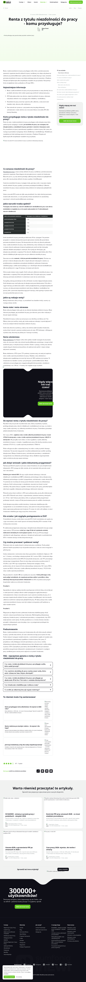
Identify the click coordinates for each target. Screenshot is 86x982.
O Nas (21, 938)
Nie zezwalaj (19, 977)
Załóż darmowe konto (76, 2)
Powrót (6, 8)
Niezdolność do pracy (9, 172)
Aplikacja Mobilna (8, 946)
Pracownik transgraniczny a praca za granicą (58, 946)
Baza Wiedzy (23, 934)
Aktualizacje (7, 948)
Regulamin (22, 945)
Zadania (6, 940)
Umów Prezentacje (40, 927)
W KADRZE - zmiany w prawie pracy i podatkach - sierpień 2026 (19, 815)
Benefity (6, 952)
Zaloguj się (64, 2)
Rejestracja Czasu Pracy (10, 927)
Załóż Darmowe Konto (41, 930)
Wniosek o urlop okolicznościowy (71, 928)
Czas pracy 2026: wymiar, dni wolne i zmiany (60, 848)
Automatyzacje (7, 954)
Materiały (42, 2)
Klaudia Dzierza (11, 856)
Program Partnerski (25, 936)
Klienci (29, 2)
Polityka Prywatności (25, 947)
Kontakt (22, 940)
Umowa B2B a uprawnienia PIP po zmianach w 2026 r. (19, 848)
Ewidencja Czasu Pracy (9, 935)
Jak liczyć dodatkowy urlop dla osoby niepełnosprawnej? (23, 745)
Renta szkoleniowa (8, 340)
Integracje (6, 950)
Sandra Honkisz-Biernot (12, 823)
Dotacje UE (22, 942)
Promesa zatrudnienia (73, 941)
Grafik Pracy (7, 930)
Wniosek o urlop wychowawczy (71, 938)
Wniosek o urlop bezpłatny (74, 935)
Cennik (36, 2)
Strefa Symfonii (54, 2)
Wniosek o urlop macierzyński (71, 932)
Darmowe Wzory (24, 932)
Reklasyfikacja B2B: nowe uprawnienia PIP (57, 937)
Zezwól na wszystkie (9, 977)
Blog (21, 930)
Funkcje (21, 2)
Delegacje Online (8, 938)
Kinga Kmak (45, 28)
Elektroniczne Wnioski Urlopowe (9, 932)
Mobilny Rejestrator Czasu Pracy (10, 942)
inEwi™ (33, 975)
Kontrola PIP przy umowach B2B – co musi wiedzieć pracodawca (63, 815)
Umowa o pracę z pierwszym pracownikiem (58, 933)
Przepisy (20, 823)
